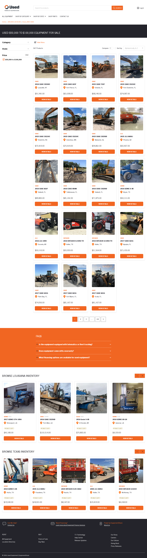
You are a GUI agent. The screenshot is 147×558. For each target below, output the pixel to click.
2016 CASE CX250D (99, 189)
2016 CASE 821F (41, 189)
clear (26, 55)
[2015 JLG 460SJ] (44, 470)
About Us (107, 525)
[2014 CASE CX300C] (46, 66)
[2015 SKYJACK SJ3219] (131, 470)
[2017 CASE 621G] (131, 223)
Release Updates (81, 540)
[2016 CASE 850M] (74, 171)
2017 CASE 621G (126, 241)
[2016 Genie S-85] (91, 398)
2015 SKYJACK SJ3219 (127, 489)
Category (6, 42)
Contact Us (64, 16)
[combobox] (78, 7)
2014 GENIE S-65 (10, 489)
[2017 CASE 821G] (74, 275)
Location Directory (8, 542)
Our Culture (115, 540)
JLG (121, 133)
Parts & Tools (43, 539)
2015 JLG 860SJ (126, 136)
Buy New (41, 542)
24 (98, 319)
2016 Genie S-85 (82, 419)
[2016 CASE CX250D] (103, 171)
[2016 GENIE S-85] (131, 171)
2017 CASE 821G (69, 293)
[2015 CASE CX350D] (103, 119)
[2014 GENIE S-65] (16, 470)
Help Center (79, 538)
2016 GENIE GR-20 (120, 419)
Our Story (114, 535)
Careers (113, 538)
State (4, 49)
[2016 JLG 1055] (46, 223)
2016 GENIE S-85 (127, 189)
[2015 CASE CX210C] (131, 66)
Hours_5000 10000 (28, 22)
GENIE (122, 186)
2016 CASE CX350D (47, 419)
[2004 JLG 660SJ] (102, 470)
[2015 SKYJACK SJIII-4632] (73, 470)
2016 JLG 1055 (41, 241)
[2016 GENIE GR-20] (128, 398)
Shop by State (38, 16)
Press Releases (116, 546)
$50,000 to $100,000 (14, 22)
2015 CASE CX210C (127, 84)
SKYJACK (66, 238)
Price (4, 55)
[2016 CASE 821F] (46, 171)
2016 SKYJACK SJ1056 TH (73, 241)
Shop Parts (52, 16)
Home (4, 22)
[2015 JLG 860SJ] (131, 119)
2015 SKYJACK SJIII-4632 (71, 489)
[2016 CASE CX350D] (55, 398)
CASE (37, 81)
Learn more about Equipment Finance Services (70, 525)
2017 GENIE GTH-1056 (12, 419)
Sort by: (119, 48)
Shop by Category (22, 16)
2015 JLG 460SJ (38, 489)
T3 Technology (80, 535)
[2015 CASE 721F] (103, 66)
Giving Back (115, 543)
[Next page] (103, 319)
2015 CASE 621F (69, 84)
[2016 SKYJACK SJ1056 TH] (74, 223)
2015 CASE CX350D (99, 136)
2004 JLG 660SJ (96, 489)
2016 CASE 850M (70, 189)
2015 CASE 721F (98, 84)
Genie (78, 416)
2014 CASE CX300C (42, 84)
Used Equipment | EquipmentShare (18, 555)
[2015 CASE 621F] (74, 66)
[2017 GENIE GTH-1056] (19, 398)
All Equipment (7, 16)
